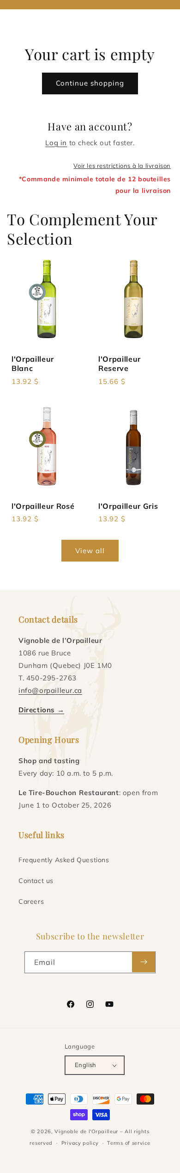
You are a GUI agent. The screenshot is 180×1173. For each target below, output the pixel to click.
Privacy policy (80, 1143)
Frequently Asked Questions (63, 860)
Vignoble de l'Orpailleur (86, 1131)
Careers (31, 901)
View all (90, 550)
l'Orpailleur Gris (128, 506)
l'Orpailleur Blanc (33, 363)
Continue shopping (90, 83)
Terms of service (128, 1143)
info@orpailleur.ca (50, 690)
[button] (18, 19)
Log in (56, 142)
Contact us (36, 881)
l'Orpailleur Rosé (43, 506)
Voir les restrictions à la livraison (122, 165)
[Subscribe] (143, 961)
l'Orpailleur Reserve (119, 363)
